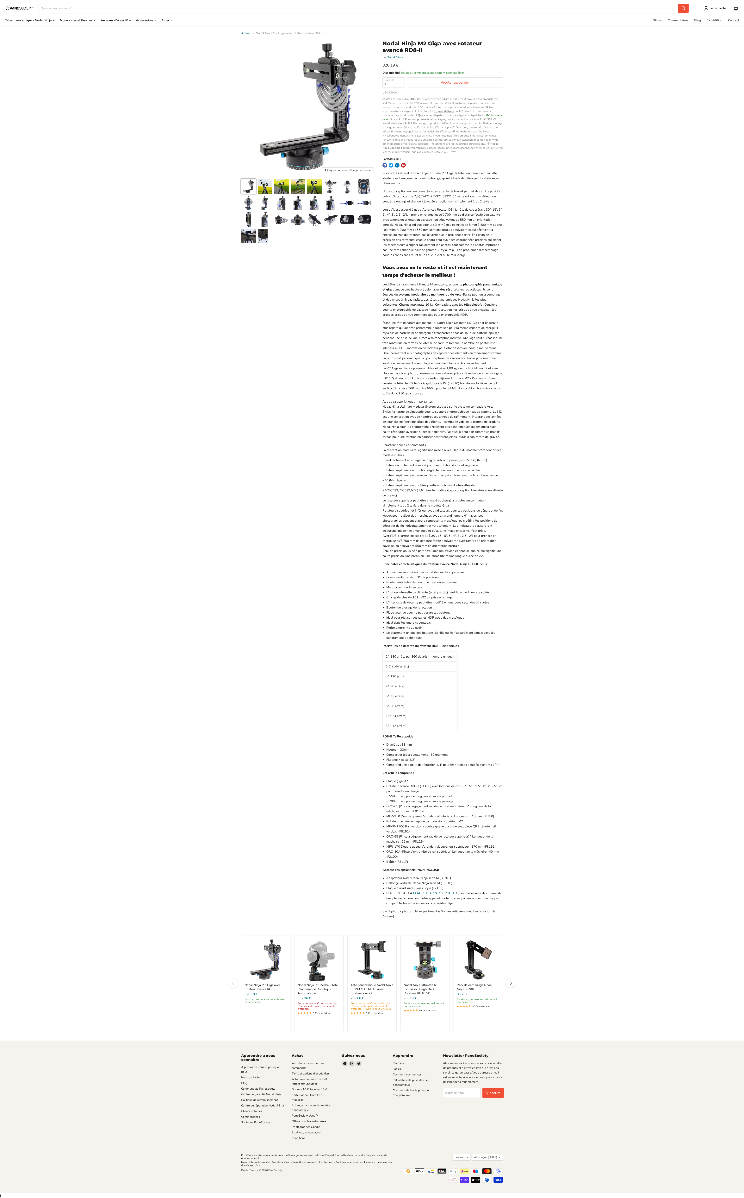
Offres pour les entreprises (309, 1121)
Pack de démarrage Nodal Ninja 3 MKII (475, 987)
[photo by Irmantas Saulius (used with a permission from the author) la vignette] (248, 236)
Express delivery (444, 111)
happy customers (392, 107)
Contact (733, 20)
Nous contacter (251, 1077)
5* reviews (426, 107)
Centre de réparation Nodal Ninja (262, 1105)
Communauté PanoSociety (258, 1089)
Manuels (398, 1063)
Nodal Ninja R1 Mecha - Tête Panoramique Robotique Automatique (318, 989)
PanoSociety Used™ (305, 1116)
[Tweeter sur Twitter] (391, 165)
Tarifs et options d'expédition (310, 1073)
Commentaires (678, 20)
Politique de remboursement (259, 1100)
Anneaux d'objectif (115, 20)
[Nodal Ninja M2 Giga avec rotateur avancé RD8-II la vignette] (265, 186)
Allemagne (485, 1157)
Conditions (298, 1138)
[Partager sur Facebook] (384, 165)
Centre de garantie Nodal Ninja (261, 1094)
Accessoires (145, 20)
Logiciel (397, 1069)
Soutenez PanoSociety (255, 1122)
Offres (657, 20)
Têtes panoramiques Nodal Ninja (29, 20)
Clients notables (251, 1111)
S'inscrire (493, 1093)
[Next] (510, 983)
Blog (697, 20)
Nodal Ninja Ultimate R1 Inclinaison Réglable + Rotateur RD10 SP (421, 989)
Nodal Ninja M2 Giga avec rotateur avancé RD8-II (262, 987)
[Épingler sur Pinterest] (403, 165)
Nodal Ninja (395, 57)
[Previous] (233, 983)
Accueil (246, 33)
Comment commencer (407, 1074)
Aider (165, 20)
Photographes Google (306, 1127)
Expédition (714, 20)
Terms (452, 152)
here (413, 135)
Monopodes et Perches (76, 20)
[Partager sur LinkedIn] (397, 165)
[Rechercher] (683, 8)
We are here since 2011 (401, 99)
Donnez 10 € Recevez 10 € (309, 1089)
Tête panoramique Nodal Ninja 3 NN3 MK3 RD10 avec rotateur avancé (372, 989)
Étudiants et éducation (306, 1132)
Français (460, 1157)
